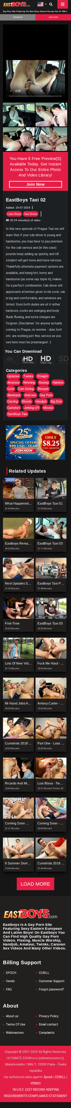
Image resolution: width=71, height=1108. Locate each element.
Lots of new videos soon (23, 663)
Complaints (46, 1033)
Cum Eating (26, 389)
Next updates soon (19, 583)
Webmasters (15, 1033)
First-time (12, 623)
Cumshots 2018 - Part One (24, 743)
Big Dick (56, 401)
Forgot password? (51, 989)
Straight (42, 376)
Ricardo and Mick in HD (22, 783)
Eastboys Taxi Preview (54, 583)
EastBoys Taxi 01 (50, 503)
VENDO (35, 1083)
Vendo (10, 981)
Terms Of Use (15, 1024)
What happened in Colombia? (27, 503)
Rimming (29, 382)
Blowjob (43, 389)
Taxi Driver (30, 213)
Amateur (13, 382)
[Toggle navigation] (62, 4)
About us (12, 1016)
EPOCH (11, 973)
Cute (10, 389)
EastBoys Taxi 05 (50, 623)
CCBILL (44, 973)
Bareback (14, 395)
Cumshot (13, 408)
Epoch (48, 1077)
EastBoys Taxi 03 (50, 543)
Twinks (28, 376)
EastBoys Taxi (17, 414)
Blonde (27, 401)
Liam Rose (14, 213)
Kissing (44, 382)
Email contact (48, 1024)
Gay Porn (46, 395)
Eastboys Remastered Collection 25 (31, 543)
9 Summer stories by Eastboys (27, 863)
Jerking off (31, 408)
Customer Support (51, 981)
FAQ (9, 989)
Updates (13, 376)
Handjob (41, 401)
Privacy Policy (49, 1016)
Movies (48, 408)
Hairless (58, 382)
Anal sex (30, 395)
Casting (12, 401)
